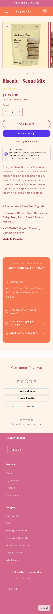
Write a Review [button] (27, 391)
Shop (9, 473)
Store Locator (14, 495)
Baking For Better (16, 530)
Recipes (10, 487)
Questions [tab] (29, 407)
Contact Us (12, 515)
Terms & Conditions (17, 545)
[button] (7, 11)
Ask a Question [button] (27, 398)
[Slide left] (20, 73)
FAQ (8, 523)
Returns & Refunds (17, 537)
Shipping (7, 100)
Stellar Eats (20, 612)
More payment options (26, 141)
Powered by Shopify (36, 612)
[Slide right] (33, 73)
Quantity (7, 105)
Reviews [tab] (10, 407)
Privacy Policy (14, 552)
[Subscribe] (43, 589)
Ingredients (12, 480)
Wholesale (12, 560)
